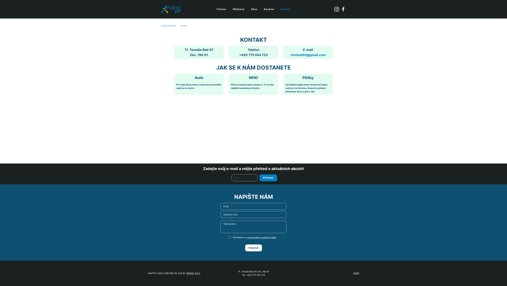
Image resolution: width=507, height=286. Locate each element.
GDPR (356, 273)
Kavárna (269, 9)
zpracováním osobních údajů (261, 237)
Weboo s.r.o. (193, 273)
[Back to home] (171, 9)
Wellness (238, 9)
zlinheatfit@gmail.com (308, 55)
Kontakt (285, 9)
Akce (254, 9)
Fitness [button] (221, 9)
